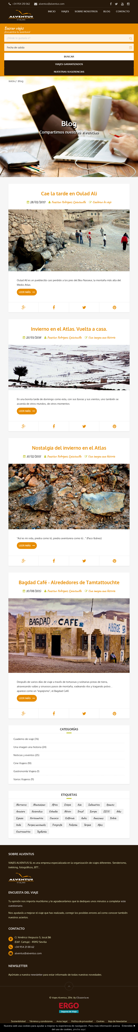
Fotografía (57, 825)
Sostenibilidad (18, 1021)
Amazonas (98, 818)
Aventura (20, 811)
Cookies (100, 1021)
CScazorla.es (82, 997)
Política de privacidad (82, 1021)
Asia (79, 804)
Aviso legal (62, 1021)
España (19, 818)
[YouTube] (122, 3)
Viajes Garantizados (69, 64)
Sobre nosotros (86, 11)
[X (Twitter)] (116, 3)
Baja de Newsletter (117, 1021)
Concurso (54, 818)
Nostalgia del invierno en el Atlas (69, 448)
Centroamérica (23, 831)
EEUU (106, 811)
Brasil (80, 811)
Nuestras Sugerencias (69, 71)
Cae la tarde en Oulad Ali (69, 193)
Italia (18, 825)
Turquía (87, 825)
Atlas (118, 811)
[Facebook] (111, 3)
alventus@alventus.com (51, 3)
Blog (106, 11)
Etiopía (67, 804)
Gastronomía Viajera (24, 771)
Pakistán (73, 825)
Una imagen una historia (27, 747)
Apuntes (110, 804)
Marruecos (21, 804)
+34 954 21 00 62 (24, 947)
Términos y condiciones (41, 1021)
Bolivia (113, 818)
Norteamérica (36, 818)
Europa (93, 811)
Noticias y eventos (23, 755)
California (69, 818)
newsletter (37, 974)
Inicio (52, 11)
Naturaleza (36, 811)
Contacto (123, 11)
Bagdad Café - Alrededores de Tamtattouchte (69, 582)
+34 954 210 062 (21, 3)
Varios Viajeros (21, 779)
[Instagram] (128, 3)
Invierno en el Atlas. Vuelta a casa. (69, 329)
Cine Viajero (20, 763)
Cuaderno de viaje (23, 739)
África (55, 804)
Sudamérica (94, 804)
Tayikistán (42, 831)
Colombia (53, 811)
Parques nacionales (36, 825)
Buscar (69, 56)
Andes (84, 818)
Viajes (65, 11)
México (67, 811)
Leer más (25, 292)
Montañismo (39, 804)
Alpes (99, 825)
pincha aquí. (79, 1029)
